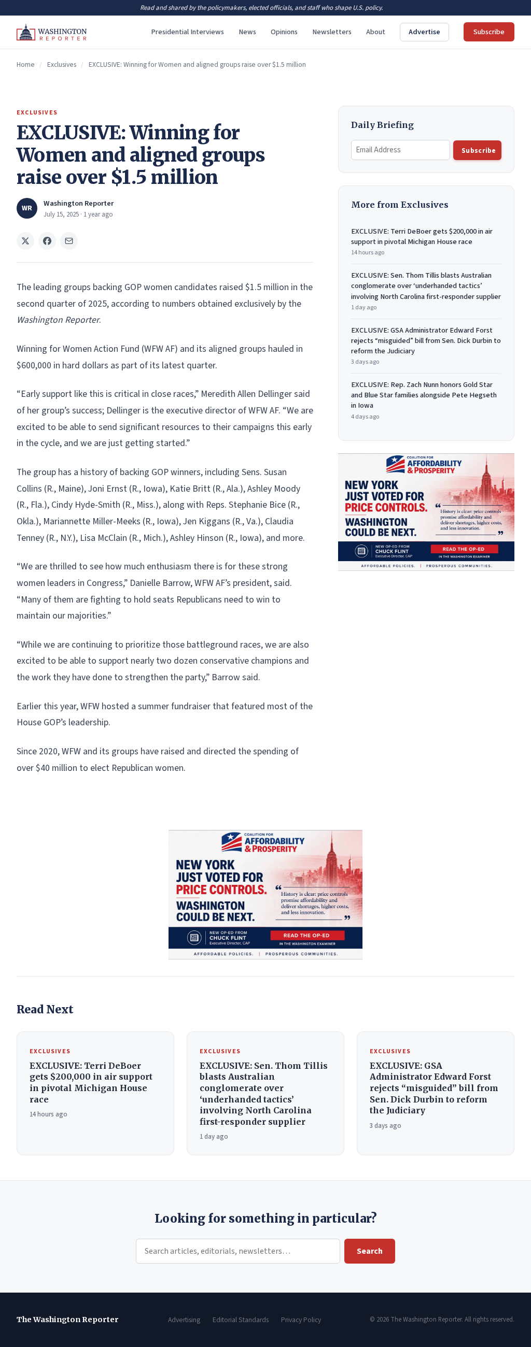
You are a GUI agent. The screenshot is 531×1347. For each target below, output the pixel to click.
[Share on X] (25, 241)
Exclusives (61, 64)
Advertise (424, 31)
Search (370, 1251)
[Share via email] (69, 241)
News (247, 31)
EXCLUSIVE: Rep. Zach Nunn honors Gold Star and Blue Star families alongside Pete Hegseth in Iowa (424, 400)
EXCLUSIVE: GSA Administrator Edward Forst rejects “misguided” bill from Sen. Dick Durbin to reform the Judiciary (426, 346)
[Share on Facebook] (47, 241)
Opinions (284, 31)
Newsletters (332, 31)
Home (26, 64)
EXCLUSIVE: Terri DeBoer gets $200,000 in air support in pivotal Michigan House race (422, 241)
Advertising (184, 1320)
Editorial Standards (241, 1320)
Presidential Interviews (187, 31)
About (375, 31)
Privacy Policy (301, 1320)
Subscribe (489, 31)
